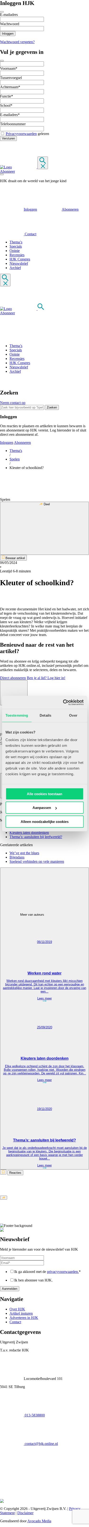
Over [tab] (73, 715)
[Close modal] (2, 12)
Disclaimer (25, 1513)
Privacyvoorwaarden (21, 134)
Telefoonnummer (13, 124)
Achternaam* (10, 87)
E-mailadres (9, 15)
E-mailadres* (10, 115)
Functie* (6, 96)
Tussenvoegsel (11, 78)
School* (6, 105)
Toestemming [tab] (16, 715)
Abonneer (7, 171)
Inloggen (30, 209)
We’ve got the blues (24, 853)
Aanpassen (42, 808)
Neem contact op (12, 403)
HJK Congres (19, 259)
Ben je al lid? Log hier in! (46, 678)
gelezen (27, 134)
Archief (15, 268)
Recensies (16, 255)
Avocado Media (39, 1521)
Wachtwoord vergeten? (17, 42)
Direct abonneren (13, 678)
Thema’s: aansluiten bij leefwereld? (35, 837)
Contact (30, 234)
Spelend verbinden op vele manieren (36, 861)
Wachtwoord (9, 24)
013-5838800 (34, 1415)
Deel (46, 504)
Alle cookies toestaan (44, 794)
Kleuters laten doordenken (29, 833)
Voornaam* (8, 68)
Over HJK (17, 1309)
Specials (15, 246)
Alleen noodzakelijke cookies (45, 822)
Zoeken (52, 407)
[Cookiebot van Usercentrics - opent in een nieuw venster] (63, 702)
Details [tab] (45, 715)
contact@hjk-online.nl (41, 1444)
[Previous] (14, 692)
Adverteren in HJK (23, 1318)
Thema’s (15, 242)
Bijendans (16, 857)
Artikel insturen (21, 1313)
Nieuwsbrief (18, 263)
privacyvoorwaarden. (63, 1272)
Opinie (14, 251)
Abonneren (70, 209)
